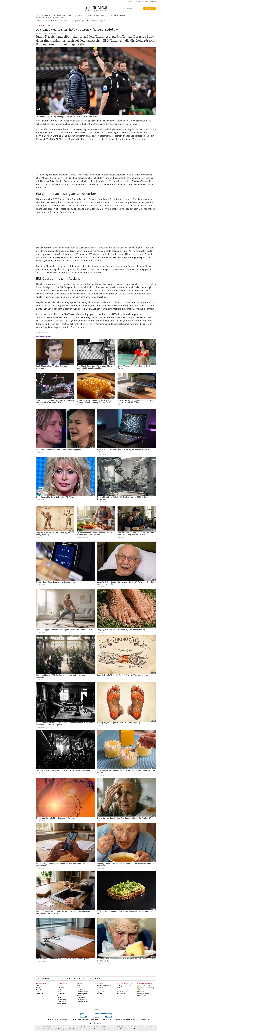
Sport (60, 21)
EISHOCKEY (51, 17)
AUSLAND (104, 15)
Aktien (79, 996)
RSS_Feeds (100, 992)
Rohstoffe (80, 990)
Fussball (65, 21)
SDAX (38, 992)
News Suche (147, 8)
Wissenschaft (61, 994)
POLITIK (68, 15)
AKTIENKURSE (45, 15)
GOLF (62, 17)
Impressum (66, 1019)
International (61, 1002)
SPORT (74, 15)
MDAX (38, 988)
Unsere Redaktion (129, 1019)
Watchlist (100, 988)
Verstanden (129, 1029)
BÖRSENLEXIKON (139, 1)
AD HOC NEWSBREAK (104, 986)
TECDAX (38, 990)
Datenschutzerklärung (81, 1019)
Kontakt (99, 994)
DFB (51, 25)
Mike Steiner (142, 1019)
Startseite (54, 21)
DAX (37, 986)
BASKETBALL (39, 17)
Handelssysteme (82, 992)
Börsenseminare (82, 1002)
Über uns (116, 1019)
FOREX (79, 988)
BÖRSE (53, 15)
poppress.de (121, 994)
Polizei (59, 998)
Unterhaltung (61, 1000)
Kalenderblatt (61, 1004)
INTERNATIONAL (119, 15)
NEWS (38, 15)
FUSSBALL (57, 17)
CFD (78, 986)
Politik (59, 990)
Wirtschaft (60, 988)
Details (122, 1029)
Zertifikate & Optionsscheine (82, 999)
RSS (147, 1)
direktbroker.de (122, 992)
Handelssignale (82, 994)
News (49, 1019)
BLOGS (131, 1)
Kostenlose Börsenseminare (122, 989)
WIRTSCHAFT (60, 15)
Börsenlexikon (43, 978)
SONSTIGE (129, 15)
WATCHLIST (153, 1)
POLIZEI (110, 15)
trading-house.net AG (124, 986)
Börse (59, 986)
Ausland (59, 996)
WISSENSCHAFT (95, 15)
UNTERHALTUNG (83, 15)
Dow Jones (39, 994)
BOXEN (45, 17)
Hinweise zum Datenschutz (101, 1019)
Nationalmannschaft (42, 25)
